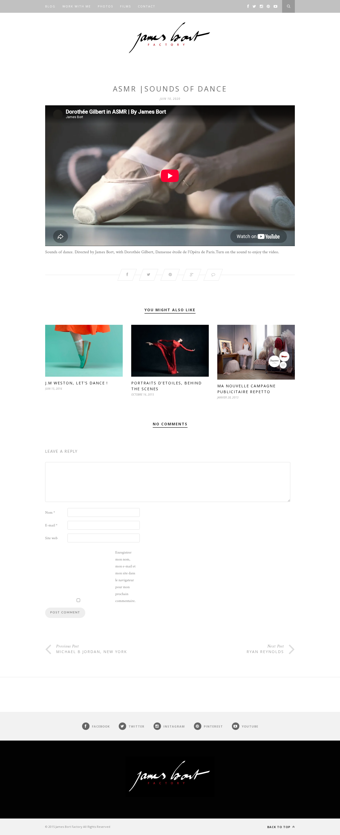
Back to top (279, 827)
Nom (50, 512)
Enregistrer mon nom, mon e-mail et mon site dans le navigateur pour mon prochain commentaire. (125, 576)
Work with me (76, 6)
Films (125, 6)
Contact (146, 6)
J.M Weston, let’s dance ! (76, 382)
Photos (105, 6)
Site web (51, 538)
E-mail (51, 525)
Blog (50, 6)
